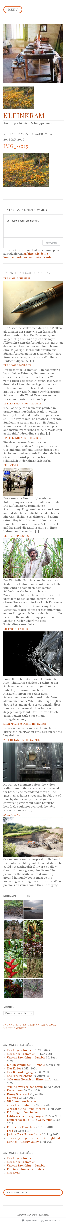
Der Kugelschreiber (17, 278)
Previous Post (16, 1192)
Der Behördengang (16, 535)
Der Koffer (10, 465)
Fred (10, 1130)
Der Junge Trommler (17, 365)
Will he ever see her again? (21, 739)
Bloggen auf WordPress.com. (33, 1214)
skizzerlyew (40, 134)
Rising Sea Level (18, 1094)
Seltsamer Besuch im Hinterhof (24, 723)
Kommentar (51, 243)
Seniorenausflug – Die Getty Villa (29, 1119)
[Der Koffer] (18, 494)
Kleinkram (24, 115)
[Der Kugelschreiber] (33, 324)
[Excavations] (33, 855)
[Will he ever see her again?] (33, 780)
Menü (13, 9)
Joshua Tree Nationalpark (24, 1134)
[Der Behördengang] (33, 576)
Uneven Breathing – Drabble (22, 403)
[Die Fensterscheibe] (33, 675)
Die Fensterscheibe (16, 628)
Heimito (12, 1097)
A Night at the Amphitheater (26, 1108)
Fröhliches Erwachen (21, 1127)
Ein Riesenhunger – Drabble (22, 438)
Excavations (11, 814)
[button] (13, 909)
